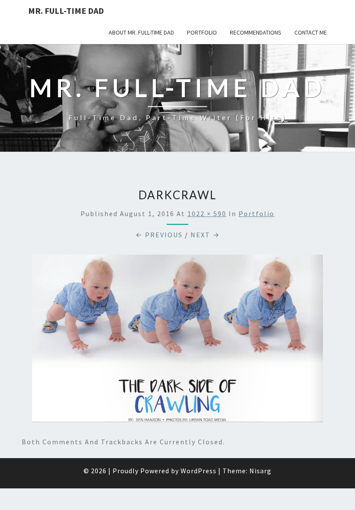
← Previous (159, 234)
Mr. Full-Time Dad (66, 10)
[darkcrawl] (177, 341)
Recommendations (255, 32)
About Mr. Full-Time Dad (141, 32)
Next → (205, 234)
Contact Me (310, 32)
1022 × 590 (206, 213)
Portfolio (202, 32)
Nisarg (260, 470)
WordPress (198, 470)
